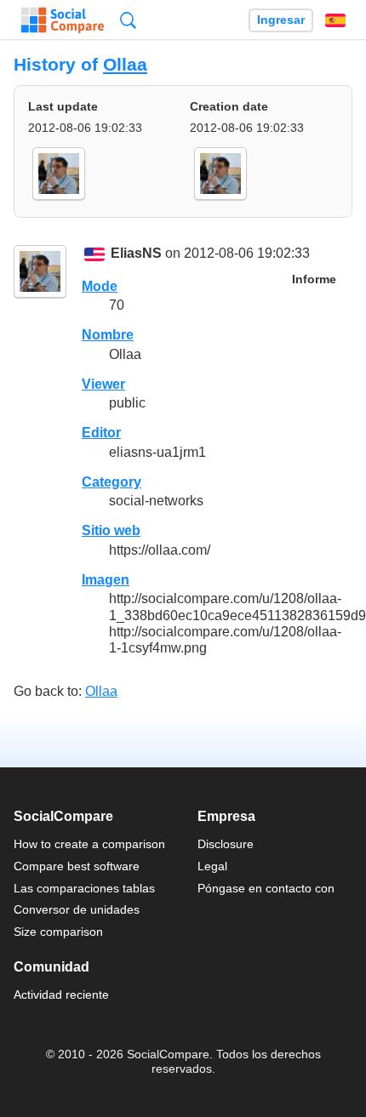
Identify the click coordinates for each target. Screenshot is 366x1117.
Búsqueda (128, 20)
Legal (212, 866)
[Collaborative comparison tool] (63, 20)
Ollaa (125, 64)
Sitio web (111, 530)
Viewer (103, 384)
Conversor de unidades (77, 909)
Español (335, 20)
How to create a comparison (89, 844)
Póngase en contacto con (266, 888)
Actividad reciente (61, 994)
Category (111, 482)
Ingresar (281, 20)
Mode (99, 286)
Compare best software (77, 866)
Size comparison (58, 931)
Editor (101, 432)
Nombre (108, 335)
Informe (314, 279)
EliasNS (136, 254)
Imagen (105, 580)
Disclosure (225, 844)
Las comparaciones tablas (84, 888)
